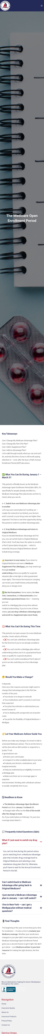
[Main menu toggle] (41, 5)
